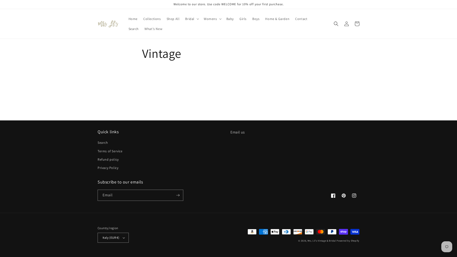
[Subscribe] (178, 195)
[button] (191, 19)
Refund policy (108, 159)
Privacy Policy (108, 168)
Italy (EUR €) (111, 238)
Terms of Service (110, 151)
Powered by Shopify (348, 240)
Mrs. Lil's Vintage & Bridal (322, 240)
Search (103, 142)
